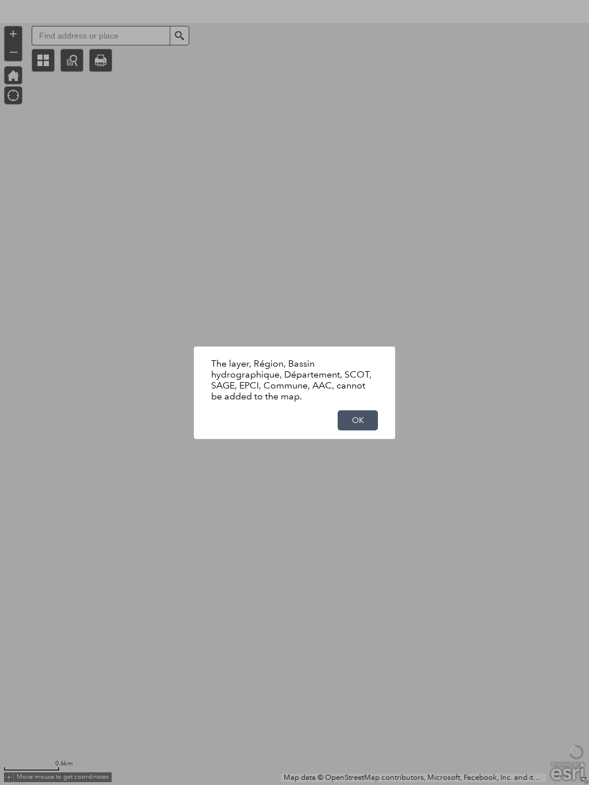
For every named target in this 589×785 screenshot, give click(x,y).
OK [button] (358, 420)
